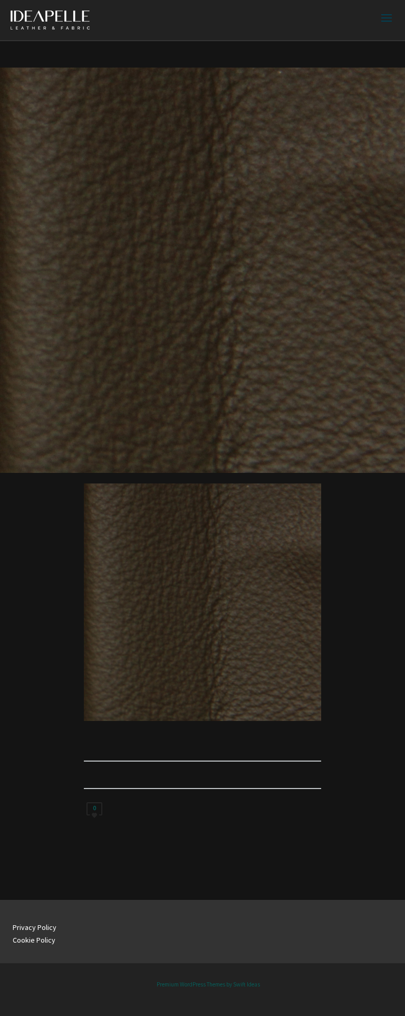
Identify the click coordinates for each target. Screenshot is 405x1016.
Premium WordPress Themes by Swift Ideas (208, 984)
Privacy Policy (34, 927)
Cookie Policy (34, 940)
